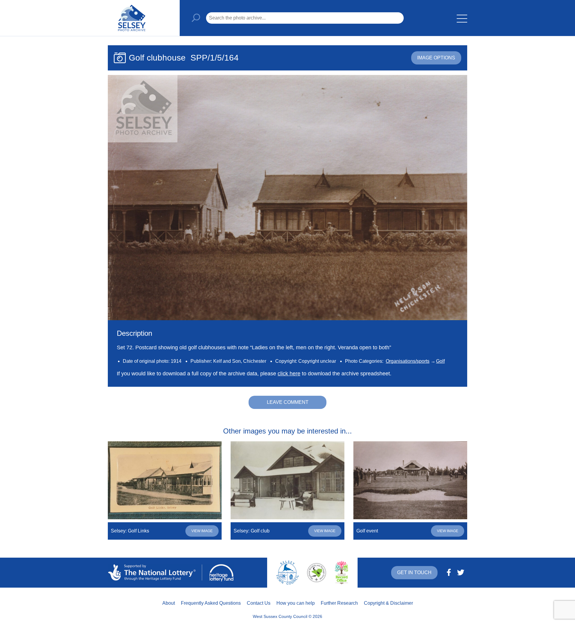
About (168, 603)
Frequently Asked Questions (211, 603)
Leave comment (287, 402)
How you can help (295, 603)
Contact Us (258, 603)
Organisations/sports (407, 361)
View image (202, 531)
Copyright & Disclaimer (388, 603)
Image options (436, 57)
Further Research (339, 603)
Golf (440, 361)
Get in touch (414, 572)
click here (289, 374)
